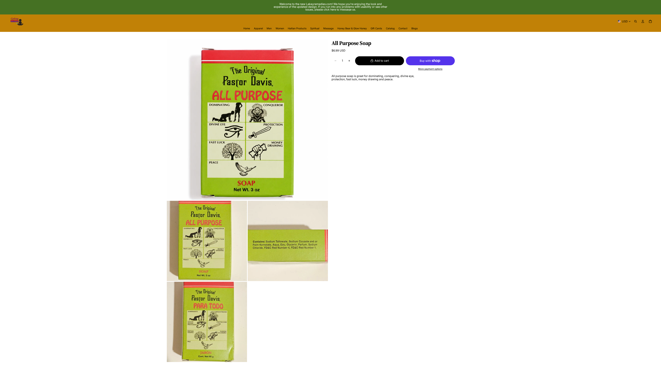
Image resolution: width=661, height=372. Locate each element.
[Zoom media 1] (247, 119)
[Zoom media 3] (288, 241)
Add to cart (382, 60)
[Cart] (650, 21)
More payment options (430, 69)
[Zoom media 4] (207, 322)
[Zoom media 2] (207, 241)
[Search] (635, 21)
